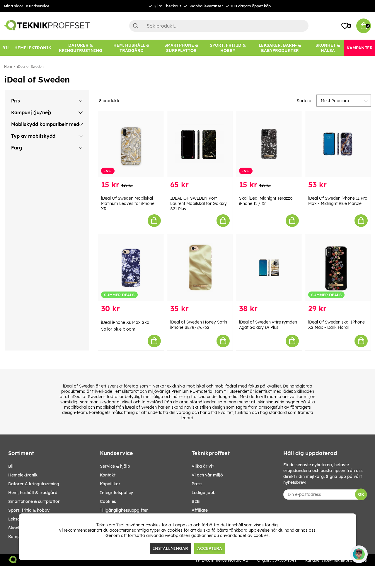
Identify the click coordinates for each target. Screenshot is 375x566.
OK (361, 494)
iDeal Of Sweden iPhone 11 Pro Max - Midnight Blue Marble (337, 201)
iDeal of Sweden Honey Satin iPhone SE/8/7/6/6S (198, 324)
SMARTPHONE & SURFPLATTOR (34, 501)
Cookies (108, 501)
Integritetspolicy (116, 492)
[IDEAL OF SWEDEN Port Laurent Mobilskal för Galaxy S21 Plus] (200, 144)
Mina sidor (13, 6)
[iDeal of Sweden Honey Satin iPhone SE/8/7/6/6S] (200, 268)
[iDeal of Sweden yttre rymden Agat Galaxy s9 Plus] (269, 268)
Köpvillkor (110, 483)
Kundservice (38, 6)
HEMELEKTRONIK (23, 475)
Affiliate (200, 510)
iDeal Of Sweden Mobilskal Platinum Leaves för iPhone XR (127, 203)
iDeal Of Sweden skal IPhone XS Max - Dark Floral (336, 324)
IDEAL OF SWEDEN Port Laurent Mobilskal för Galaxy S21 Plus (198, 203)
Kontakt (107, 475)
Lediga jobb (204, 492)
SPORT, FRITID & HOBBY (29, 510)
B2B (196, 501)
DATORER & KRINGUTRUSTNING (33, 483)
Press (197, 483)
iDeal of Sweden (30, 66)
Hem (8, 66)
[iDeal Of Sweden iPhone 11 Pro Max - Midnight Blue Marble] (338, 144)
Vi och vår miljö (207, 475)
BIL (10, 466)
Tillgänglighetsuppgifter (124, 510)
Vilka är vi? (203, 466)
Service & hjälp (115, 466)
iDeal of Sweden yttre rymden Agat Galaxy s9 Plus (268, 324)
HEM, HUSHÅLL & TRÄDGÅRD (32, 492)
